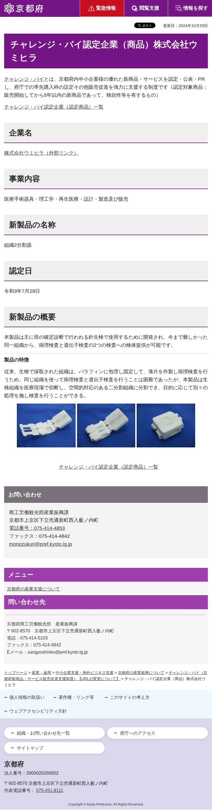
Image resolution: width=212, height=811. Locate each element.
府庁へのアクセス (137, 733)
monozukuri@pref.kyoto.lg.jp (40, 544)
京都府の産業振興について (141, 672)
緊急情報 (106, 8)
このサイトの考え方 (130, 697)
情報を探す (195, 8)
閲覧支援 (149, 8)
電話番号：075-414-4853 (37, 528)
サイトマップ (30, 748)
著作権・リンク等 (76, 697)
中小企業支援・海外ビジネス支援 (84, 672)
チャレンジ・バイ (24, 79)
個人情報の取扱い (27, 697)
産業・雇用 (41, 672)
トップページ (15, 672)
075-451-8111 (49, 790)
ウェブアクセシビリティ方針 (38, 711)
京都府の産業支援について (33, 589)
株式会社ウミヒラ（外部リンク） (41, 153)
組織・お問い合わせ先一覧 (43, 733)
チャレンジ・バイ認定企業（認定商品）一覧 (54, 107)
